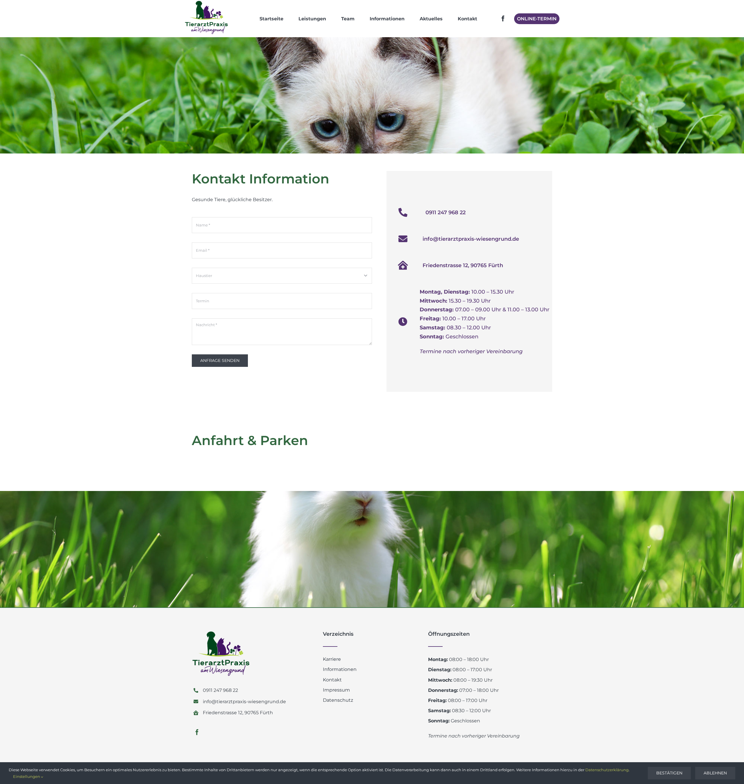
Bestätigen (669, 773)
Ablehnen (715, 773)
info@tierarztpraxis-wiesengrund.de (471, 239)
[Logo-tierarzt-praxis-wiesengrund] (206, 3)
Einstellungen (27, 776)
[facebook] (503, 18)
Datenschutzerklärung (607, 769)
